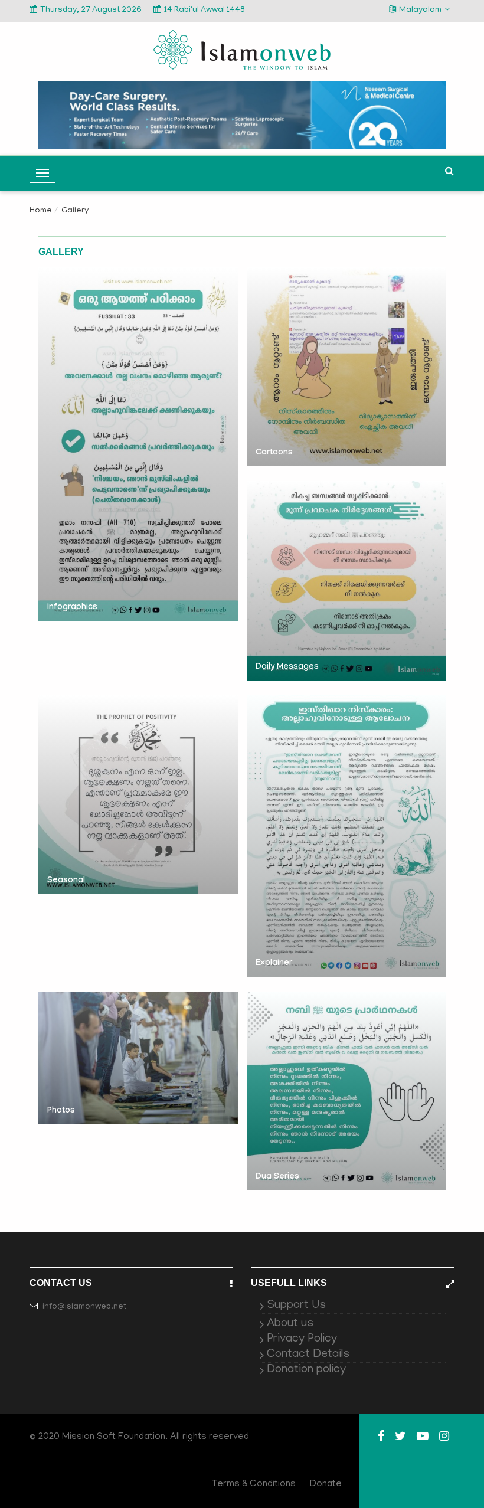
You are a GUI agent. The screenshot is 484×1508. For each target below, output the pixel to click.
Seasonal (66, 881)
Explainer (274, 964)
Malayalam (420, 10)
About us (290, 1323)
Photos (61, 1111)
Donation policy (306, 1369)
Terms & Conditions (254, 1484)
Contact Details (308, 1354)
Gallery (75, 211)
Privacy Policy (302, 1339)
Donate (326, 1484)
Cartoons (274, 453)
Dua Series (277, 1177)
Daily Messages (287, 667)
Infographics (72, 608)
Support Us (296, 1305)
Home (41, 211)
